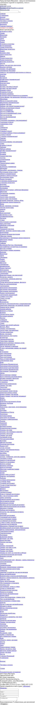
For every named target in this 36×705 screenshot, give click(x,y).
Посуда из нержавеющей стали (10, 113)
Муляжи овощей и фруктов (9, 378)
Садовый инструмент (7, 483)
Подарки (3, 152)
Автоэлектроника (6, 561)
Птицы (2, 40)
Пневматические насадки (8, 590)
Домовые (3, 165)
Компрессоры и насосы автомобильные (13, 576)
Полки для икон (5, 652)
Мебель (2, 56)
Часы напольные (5, 353)
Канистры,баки (5, 540)
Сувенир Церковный (7, 656)
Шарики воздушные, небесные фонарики (14, 190)
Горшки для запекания (7, 69)
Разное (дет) (4, 446)
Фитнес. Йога (4, 327)
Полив (2, 472)
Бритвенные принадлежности (10, 202)
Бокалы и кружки (6, 67)
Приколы (3, 618)
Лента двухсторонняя (7, 581)
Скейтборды (4, 321)
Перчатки (3, 471)
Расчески (3, 218)
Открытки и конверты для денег (11, 617)
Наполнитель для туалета (8, 335)
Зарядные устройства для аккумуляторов (14, 572)
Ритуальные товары (7, 380)
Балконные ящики (6, 537)
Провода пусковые (6, 592)
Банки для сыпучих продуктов (10, 65)
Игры (2, 611)
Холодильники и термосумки (10, 601)
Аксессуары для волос (7, 197)
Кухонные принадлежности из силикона (14, 95)
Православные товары (7, 647)
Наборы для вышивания (8, 629)
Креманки (3, 85)
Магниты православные (8, 650)
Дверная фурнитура (7, 339)
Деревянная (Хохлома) (7, 70)
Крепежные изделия (7, 503)
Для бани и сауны (6, 458)
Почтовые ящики (6, 416)
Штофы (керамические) (8, 150)
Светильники (4, 286)
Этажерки (3, 424)
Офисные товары (6, 236)
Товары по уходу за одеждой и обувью (13, 553)
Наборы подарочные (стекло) (10, 108)
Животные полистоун (7, 49)
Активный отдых (6, 437)
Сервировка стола (6, 124)
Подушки (3, 410)
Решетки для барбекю (7, 476)
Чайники (3, 147)
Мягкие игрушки (6, 442)
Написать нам (5, 10)
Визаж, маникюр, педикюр (9, 206)
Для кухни (3, 387)
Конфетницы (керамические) (10, 79)
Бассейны (3, 300)
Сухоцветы (4, 382)
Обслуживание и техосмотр (9, 583)
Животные (3, 35)
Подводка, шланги (6, 277)
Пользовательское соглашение (10, 672)
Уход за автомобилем (7, 599)
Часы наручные (5, 223)
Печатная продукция (7, 444)
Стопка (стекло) (5, 134)
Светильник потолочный (8, 295)
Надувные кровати (6, 316)
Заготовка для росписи (8, 627)
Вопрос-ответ (4, 19)
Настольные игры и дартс (9, 172)
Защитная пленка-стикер (8, 392)
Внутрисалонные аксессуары (10, 569)
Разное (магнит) (5, 268)
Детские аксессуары (7, 207)
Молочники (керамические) (9, 102)
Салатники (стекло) (6, 122)
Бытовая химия (5, 389)
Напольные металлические (9, 366)
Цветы (2, 373)
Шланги (3, 489)
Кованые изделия (6, 556)
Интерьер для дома (6, 538)
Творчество (4, 626)
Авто (2, 558)
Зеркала (2, 209)
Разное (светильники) (7, 293)
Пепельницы (4, 270)
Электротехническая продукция (11, 554)
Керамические (5, 266)
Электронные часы (6, 360)
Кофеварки (4, 81)
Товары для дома (6, 385)
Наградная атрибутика (7, 613)
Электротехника (5, 533)
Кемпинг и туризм (6, 311)
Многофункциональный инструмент (12, 506)
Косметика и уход (6, 214)
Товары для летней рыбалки (9, 325)
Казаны (2, 76)
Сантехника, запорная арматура (11, 279)
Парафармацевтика (6, 216)
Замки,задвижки (5, 497)
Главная (2, 13)
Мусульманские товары (8, 636)
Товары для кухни (6, 549)
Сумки (2, 220)
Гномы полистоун (6, 47)
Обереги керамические (8, 174)
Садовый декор (5, 481)
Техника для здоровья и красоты (11, 432)
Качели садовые (5, 464)
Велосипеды (4, 302)
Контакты (3, 24)
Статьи (2, 668)
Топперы (3, 624)
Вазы (2, 362)
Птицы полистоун (6, 58)
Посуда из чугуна (6, 115)
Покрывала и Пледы (7, 412)
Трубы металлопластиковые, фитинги (13, 282)
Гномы (2, 33)
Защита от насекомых (7, 462)
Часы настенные (5, 355)
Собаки (2, 261)
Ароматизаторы (5, 565)
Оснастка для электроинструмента (12, 512)
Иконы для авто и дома (8, 649)
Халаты (2, 421)
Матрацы (3, 405)
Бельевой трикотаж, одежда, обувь (11, 200)
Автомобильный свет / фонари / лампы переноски (17, 560)
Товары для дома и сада (8, 547)
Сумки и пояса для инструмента (11, 522)
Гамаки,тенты (5, 455)
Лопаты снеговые (6, 542)
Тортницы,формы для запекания (11, 142)
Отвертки (3, 513)
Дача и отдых (4, 451)
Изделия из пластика (7, 44)
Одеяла (2, 408)
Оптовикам (4, 22)
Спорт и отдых (5, 298)
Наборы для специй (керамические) (12, 106)
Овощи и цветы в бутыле (8, 175)
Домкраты (3, 570)
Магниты (3, 263)
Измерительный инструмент (10, 499)
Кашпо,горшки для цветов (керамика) (13, 396)
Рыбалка (3, 478)
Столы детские (5, 448)
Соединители (4, 280)
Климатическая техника (8, 428)
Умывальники (5, 487)
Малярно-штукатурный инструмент (12, 505)
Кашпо (2, 51)
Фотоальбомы (5, 186)
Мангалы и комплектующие (9, 469)
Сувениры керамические (8, 181)
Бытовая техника (6, 426)
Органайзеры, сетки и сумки (10, 586)
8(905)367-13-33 (5, 6)
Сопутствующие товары (8, 519)
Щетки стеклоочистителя (8, 608)
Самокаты (3, 319)
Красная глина (5, 83)
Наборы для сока (6, 104)
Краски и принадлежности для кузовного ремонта (17, 577)
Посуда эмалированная (8, 117)
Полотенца (4, 414)
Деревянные (4, 264)
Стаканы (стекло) (6, 131)
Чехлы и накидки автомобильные (11, 604)
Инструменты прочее (7, 501)
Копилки (3, 252)
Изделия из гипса (6, 31)
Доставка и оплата (6, 21)
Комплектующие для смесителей (11, 275)
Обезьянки (3, 257)
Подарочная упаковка (7, 193)
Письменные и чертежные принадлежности (15, 238)
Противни (3, 118)
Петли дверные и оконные (9, 346)
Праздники (4, 609)
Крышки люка (5, 53)
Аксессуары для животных (9, 330)
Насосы (2, 318)
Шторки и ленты (6, 606)
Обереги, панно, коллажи (8, 640)
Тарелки (3, 138)
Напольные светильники (8, 287)
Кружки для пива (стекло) (9, 86)
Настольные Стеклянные (8, 371)
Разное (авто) (4, 595)
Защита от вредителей (7, 460)
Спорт (2, 323)
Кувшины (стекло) (6, 92)
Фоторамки (4, 188)
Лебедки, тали (5, 579)
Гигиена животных (6, 332)
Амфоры (3, 243)
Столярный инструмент (8, 521)
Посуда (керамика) (6, 110)
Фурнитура (4, 337)
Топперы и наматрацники (9, 419)
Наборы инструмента (7, 510)
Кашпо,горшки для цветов (9, 394)
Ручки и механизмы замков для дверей (13, 348)
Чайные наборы (5, 149)
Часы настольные (6, 357)
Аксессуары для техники (8, 198)
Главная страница (6, 26)
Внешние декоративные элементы (11, 567)
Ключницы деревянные (8, 166)
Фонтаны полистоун (7, 61)
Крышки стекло (5, 90)
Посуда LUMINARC (7, 111)
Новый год (4, 615)
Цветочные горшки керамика (10, 250)
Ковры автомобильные (8, 574)
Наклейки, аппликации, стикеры (11, 170)
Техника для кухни (6, 433)
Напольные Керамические (9, 364)
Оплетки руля (4, 585)
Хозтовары (3, 535)
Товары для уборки (6, 551)
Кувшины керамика (7, 94)
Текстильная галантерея (8, 222)
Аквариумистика (6, 156)
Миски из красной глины (8, 101)
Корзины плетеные (6, 465)
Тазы (1, 544)
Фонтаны (3, 184)
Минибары (4, 99)
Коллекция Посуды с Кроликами (11, 245)
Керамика (3, 241)
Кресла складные (6, 467)
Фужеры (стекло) (6, 145)
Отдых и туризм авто (7, 588)
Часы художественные (7, 359)
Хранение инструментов (8, 524)
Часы (2, 350)
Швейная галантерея (7, 225)
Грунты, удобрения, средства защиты (12, 456)
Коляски (3, 312)
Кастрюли (3, 77)
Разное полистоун (6, 60)
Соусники (3, 129)
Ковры (2, 398)
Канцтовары (4, 232)
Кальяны (3, 154)
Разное (2, 42)
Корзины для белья (6, 403)
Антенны (3, 563)
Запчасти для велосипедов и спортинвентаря (15, 303)
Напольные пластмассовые (9, 368)
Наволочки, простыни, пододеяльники (13, 407)
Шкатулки (3, 191)
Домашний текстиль (7, 229)
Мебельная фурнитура (7, 344)
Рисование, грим (6, 633)
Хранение (3, 423)
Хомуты (3, 602)
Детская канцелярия (7, 439)
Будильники (4, 351)
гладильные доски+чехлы (9, 391)
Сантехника (4, 273)
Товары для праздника (7, 622)
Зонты (2, 211)
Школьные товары (6, 239)
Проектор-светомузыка (8, 620)
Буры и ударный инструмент (10, 494)
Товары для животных (7, 328)
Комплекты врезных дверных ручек (12, 343)
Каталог (3, 17)
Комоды (3, 400)
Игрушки (3, 440)
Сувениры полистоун (7, 182)
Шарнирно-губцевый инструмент (11, 526)
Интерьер (3, 37)
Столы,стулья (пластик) (8, 485)
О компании (4, 15)
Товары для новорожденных (9, 449)
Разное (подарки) (6, 179)
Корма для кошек (6, 334)
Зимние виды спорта (7, 307)
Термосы (3, 140)
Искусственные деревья (8, 375)
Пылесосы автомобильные (9, 593)
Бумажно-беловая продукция (10, 234)
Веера (2, 204)
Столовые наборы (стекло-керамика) (12, 133)
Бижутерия (4, 227)
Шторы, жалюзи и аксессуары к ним (12, 231)
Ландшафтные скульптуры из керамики (13, 247)
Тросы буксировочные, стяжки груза (12, 597)
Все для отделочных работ (9, 496)
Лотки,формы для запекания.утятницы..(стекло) (16, 97)
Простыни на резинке (7, 417)
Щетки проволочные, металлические (12, 529)
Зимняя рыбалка (5, 309)
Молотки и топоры (6, 508)
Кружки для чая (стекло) (8, 88)
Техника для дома (6, 430)
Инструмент (4, 490)
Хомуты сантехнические (8, 284)
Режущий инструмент (7, 515)
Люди (2, 38)
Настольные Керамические (9, 369)
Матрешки (3, 168)
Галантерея (4, 195)
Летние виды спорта (7, 314)
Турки (2, 143)
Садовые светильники (7, 480)
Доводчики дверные (7, 341)
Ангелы (2, 158)
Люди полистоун (6, 54)
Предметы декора (6, 271)
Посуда (2, 63)
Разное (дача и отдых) (7, 474)
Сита (1, 126)
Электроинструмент (7, 531)
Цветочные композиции (8, 384)
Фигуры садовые (6, 248)
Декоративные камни (7, 163)
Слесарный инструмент (8, 517)
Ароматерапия (5, 159)
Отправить (4, 704)
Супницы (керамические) (9, 136)
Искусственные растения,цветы (11, 376)
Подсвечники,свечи (7, 177)
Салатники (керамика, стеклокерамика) (13, 120)
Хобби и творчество (7, 634)
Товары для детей (6, 435)
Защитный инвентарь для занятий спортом (14, 305)
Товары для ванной (6, 545)
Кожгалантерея (5, 213)
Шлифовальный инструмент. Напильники (14, 528)
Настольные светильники (9, 291)
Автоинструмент (6, 492)
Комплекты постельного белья (10, 401)
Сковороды (4, 127)
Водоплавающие (5, 45)
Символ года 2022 (6, 296)
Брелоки (3, 161)
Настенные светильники (8, 289)
